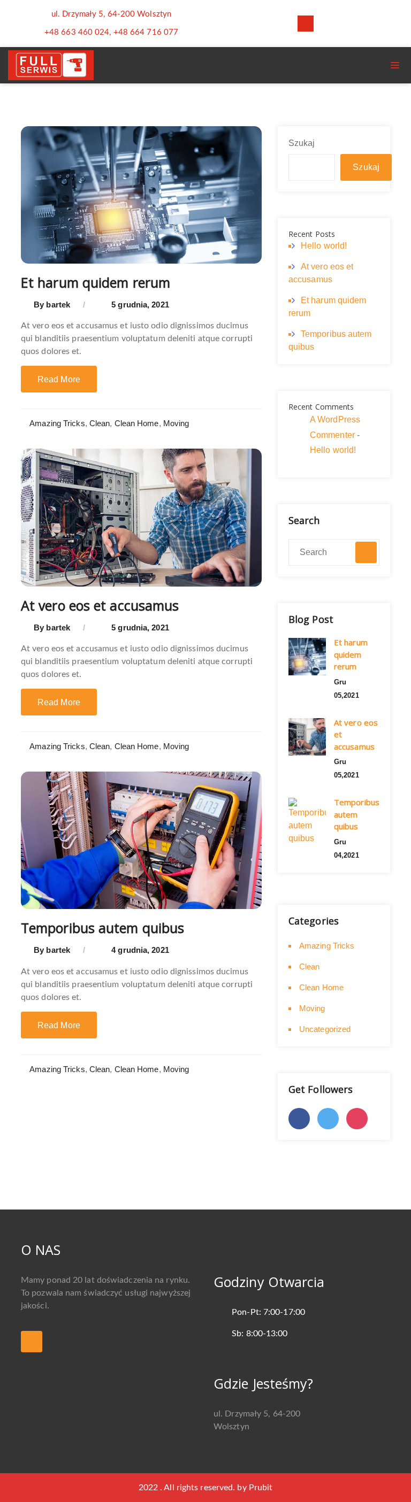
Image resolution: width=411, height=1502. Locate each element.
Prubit (261, 1487)
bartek (58, 304)
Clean (99, 423)
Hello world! (324, 245)
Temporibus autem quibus (102, 928)
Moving (176, 423)
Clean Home (137, 423)
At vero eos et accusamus (100, 605)
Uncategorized (325, 1029)
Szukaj (301, 143)
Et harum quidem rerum (95, 282)
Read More (58, 379)
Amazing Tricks (57, 423)
